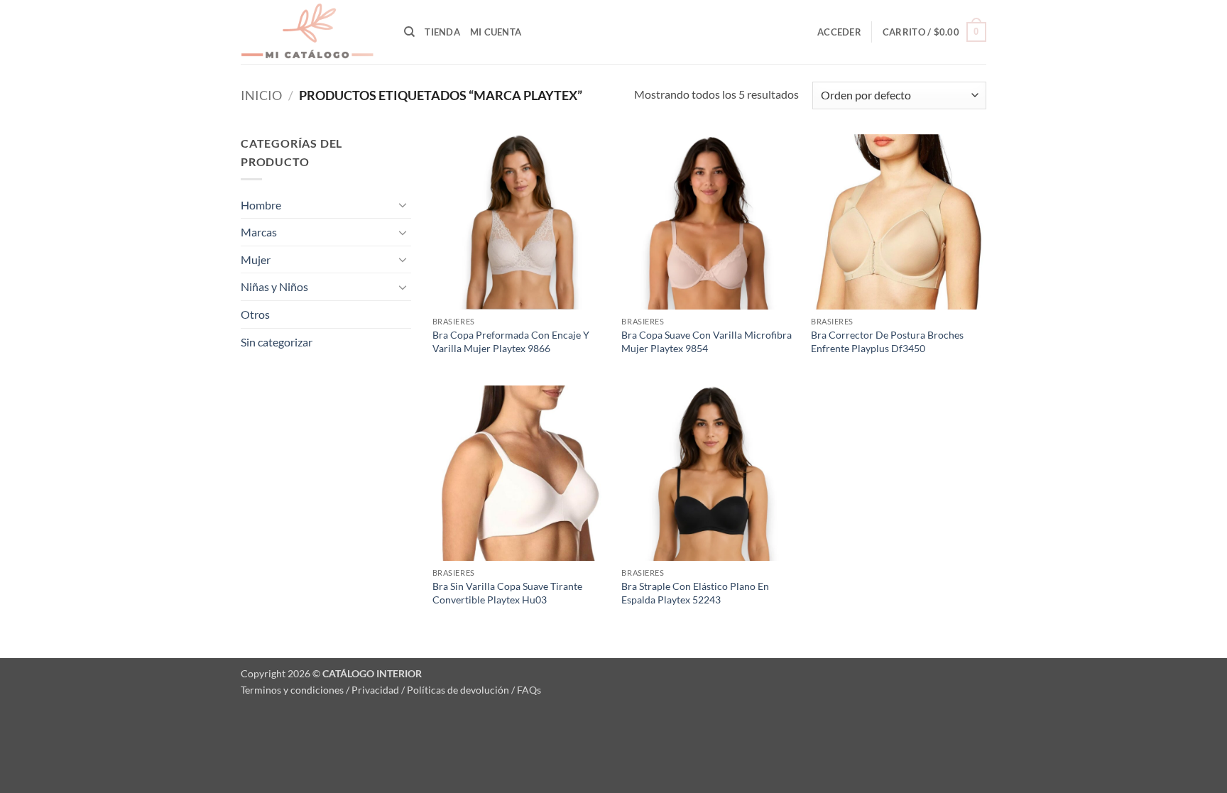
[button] (839, 32)
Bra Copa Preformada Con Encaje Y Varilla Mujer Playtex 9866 (510, 341)
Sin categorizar (276, 342)
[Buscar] (409, 31)
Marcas (259, 232)
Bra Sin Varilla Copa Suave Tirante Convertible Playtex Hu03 (507, 593)
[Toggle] (402, 204)
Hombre (261, 205)
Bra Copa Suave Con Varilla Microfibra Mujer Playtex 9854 (706, 341)
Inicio (261, 95)
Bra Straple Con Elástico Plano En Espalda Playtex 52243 (695, 593)
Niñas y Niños (274, 286)
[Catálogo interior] (312, 32)
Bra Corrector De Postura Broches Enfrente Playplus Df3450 (887, 341)
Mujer (256, 259)
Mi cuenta (495, 32)
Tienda (442, 32)
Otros (255, 314)
